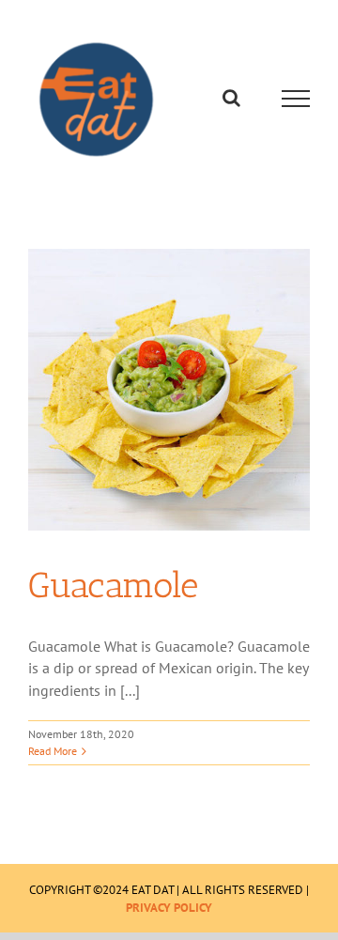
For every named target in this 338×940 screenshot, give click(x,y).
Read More (52, 755)
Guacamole (113, 589)
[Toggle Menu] (296, 101)
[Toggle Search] (231, 100)
